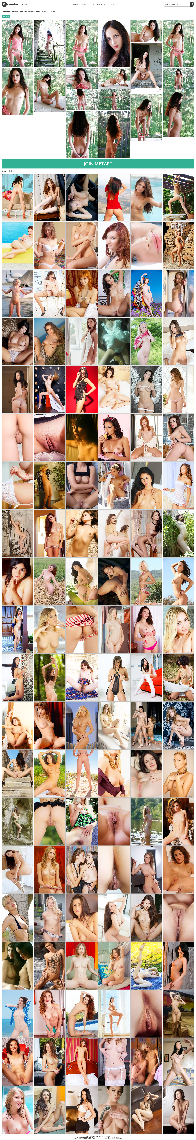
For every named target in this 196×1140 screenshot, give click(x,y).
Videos (99, 4)
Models (83, 4)
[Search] (192, 4)
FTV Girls (91, 4)
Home (75, 4)
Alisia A (6, 16)
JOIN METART (98, 163)
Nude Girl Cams (110, 4)
